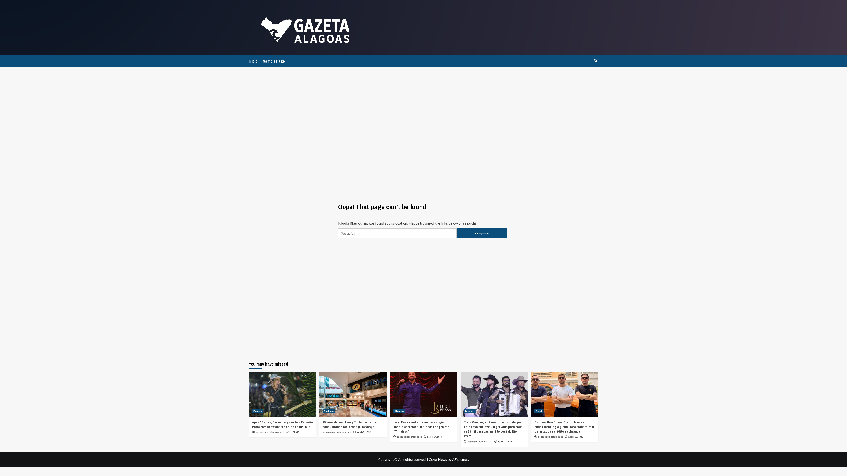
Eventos (257, 411)
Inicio (253, 61)
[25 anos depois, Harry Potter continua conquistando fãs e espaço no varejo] (353, 394)
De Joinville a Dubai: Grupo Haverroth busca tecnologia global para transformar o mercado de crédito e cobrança (564, 427)
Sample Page (274, 61)
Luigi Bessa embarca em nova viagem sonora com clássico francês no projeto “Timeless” (421, 427)
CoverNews (438, 459)
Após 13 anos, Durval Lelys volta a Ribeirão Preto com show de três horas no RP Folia (282, 424)
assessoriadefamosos (268, 432)
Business (329, 411)
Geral (539, 411)
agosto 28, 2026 (293, 432)
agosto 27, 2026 (364, 432)
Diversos (399, 411)
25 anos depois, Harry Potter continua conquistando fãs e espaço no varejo (349, 424)
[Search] (595, 61)
